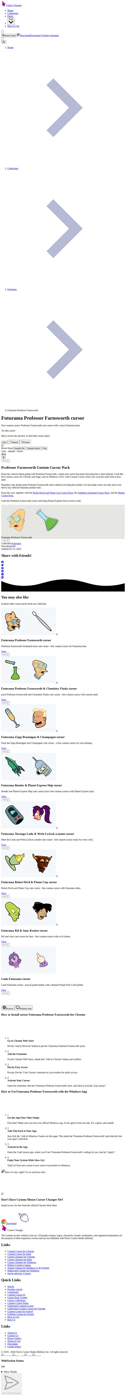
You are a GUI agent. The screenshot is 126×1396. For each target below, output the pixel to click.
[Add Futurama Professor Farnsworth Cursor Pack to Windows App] (8, 460)
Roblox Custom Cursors (19, 1265)
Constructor (13, 1292)
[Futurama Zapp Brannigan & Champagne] (28, 731)
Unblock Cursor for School (20, 1314)
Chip (44, 448)
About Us (12, 1333)
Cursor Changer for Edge (19, 1259)
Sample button (33, 448)
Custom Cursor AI (16, 1295)
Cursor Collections (16, 1300)
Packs (10, 16)
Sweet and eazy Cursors (19, 1273)
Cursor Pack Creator (17, 1297)
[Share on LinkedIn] (63, 571)
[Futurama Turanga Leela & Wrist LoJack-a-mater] (28, 827)
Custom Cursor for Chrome (20, 1251)
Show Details (10, 1371)
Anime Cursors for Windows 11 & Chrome (28, 1268)
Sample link (19, 448)
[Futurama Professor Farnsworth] (28, 634)
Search (10, 1286)
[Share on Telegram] (63, 574)
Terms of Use (13, 1341)
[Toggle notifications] (2, 38)
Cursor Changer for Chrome (21, 1257)
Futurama (16, 543)
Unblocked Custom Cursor (20, 1306)
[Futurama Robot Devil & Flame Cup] (28, 876)
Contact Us (12, 1335)
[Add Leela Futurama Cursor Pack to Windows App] (8, 993)
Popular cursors (14, 1289)
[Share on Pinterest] (63, 568)
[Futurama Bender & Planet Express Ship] (28, 779)
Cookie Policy (14, 1346)
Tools (11, 19)
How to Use (13, 26)
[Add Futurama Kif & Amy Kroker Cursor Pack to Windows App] (8, 944)
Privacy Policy (14, 1338)
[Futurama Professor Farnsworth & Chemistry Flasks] (28, 682)
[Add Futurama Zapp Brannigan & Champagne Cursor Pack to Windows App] (8, 751)
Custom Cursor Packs (17, 1303)
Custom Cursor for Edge (19, 1254)
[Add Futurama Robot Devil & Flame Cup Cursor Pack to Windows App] (8, 896)
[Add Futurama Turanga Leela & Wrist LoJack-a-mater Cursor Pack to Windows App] (8, 848)
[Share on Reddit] (63, 577)
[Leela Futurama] (28, 973)
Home (10, 10)
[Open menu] (2, 31)
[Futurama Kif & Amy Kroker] (28, 924)
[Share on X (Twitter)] (63, 565)
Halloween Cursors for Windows (23, 1270)
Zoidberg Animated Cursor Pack (93, 492)
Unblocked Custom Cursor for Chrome (26, 1308)
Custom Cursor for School (20, 1311)
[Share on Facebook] (63, 562)
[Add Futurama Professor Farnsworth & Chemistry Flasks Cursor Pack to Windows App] (8, 702)
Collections (12, 13)
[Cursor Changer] (3, 5)
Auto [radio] (4, 442)
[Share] (3, 457)
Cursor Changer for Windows (21, 1262)
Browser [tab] (9, 1008)
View (3, 651)
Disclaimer (12, 1344)
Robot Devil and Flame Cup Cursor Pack (53, 492)
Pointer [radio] (26, 442)
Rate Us (11, 1319)
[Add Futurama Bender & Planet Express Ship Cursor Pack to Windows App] (8, 799)
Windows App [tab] (26, 1008)
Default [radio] (15, 442)
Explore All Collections (12, 1195)
